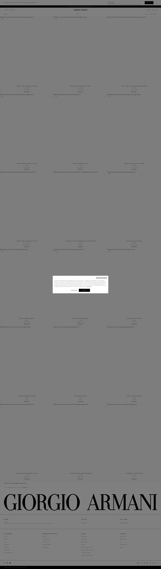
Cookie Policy (88, 286)
